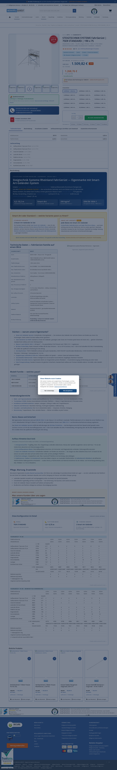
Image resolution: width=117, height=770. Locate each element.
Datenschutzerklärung (60, 386)
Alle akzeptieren (68, 390)
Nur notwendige (49, 390)
